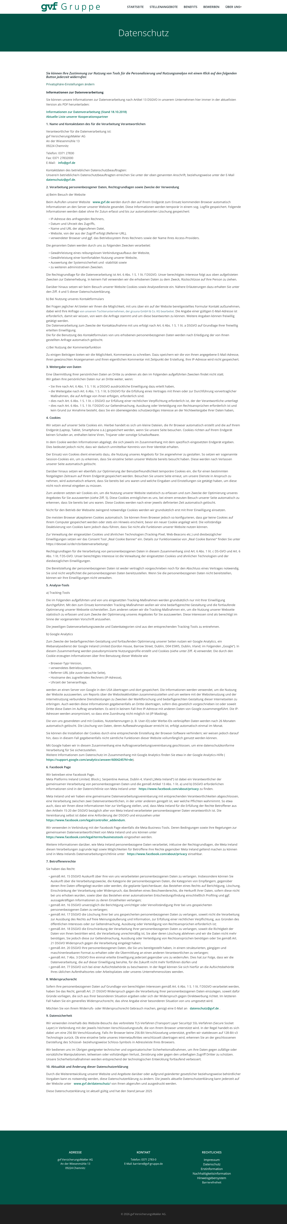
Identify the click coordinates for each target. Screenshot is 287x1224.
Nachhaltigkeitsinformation (212, 1173)
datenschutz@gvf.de (60, 180)
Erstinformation (212, 1169)
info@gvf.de (66, 163)
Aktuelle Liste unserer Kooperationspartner (77, 117)
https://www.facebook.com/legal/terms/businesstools (84, 837)
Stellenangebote (164, 7)
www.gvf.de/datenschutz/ (92, 1083)
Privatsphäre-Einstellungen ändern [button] (70, 84)
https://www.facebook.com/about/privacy (169, 789)
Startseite (135, 7)
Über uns (232, 7)
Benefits (190, 7)
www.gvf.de (101, 202)
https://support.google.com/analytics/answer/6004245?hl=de (89, 760)
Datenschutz (211, 1164)
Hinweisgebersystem (211, 1178)
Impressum (212, 1160)
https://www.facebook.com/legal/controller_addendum (85, 820)
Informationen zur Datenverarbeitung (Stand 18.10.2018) (86, 112)
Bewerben (211, 7)
